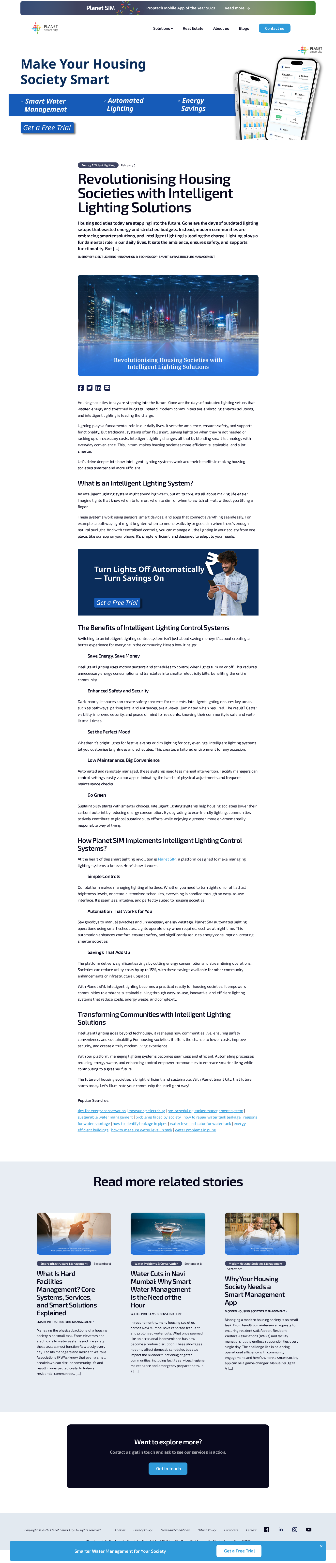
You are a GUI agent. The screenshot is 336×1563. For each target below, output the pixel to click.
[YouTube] (309, 1531)
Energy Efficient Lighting (98, 165)
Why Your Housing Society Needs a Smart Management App (255, 1290)
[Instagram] (295, 1531)
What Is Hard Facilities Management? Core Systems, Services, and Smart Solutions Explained (67, 1293)
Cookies (120, 1530)
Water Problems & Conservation (156, 1263)
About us (221, 28)
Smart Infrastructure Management (187, 256)
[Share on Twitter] (90, 389)
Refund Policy (207, 1530)
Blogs (244, 28)
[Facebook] (267, 1531)
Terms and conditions (174, 1530)
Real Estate (193, 28)
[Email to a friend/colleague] (108, 389)
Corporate (231, 1530)
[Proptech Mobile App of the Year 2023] (168, 8)
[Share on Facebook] (82, 389)
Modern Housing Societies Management (255, 1263)
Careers (251, 1530)
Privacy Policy (142, 1530)
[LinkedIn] (281, 1531)
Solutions (161, 28)
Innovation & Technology (137, 256)
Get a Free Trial (239, 1550)
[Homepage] (44, 28)
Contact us (274, 28)
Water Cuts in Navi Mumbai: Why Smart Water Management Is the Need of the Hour (161, 1289)
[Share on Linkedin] (99, 389)
